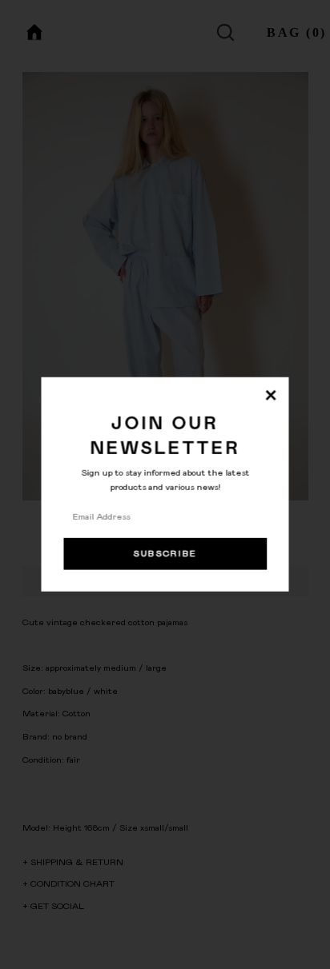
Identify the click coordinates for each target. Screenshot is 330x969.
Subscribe (165, 553)
